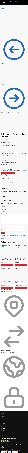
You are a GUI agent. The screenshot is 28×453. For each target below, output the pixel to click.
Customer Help (4, 426)
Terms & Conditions (4, 418)
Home (2, 6)
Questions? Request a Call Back (8, 173)
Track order (3, 423)
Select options (21, 287)
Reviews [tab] (4, 175)
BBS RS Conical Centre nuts (7, 283)
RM (15, 282)
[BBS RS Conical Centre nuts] (7, 274)
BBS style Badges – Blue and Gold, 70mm (21, 260)
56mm (2, 258)
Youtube (2, 437)
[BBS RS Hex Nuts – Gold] (21, 274)
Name (2, 226)
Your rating (3, 209)
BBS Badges (11, 6)
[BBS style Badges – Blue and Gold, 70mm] (21, 251)
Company (2, 413)
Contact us (3, 414)
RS (1, 282)
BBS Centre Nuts (8, 281)
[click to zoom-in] (14, 20)
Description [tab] (4, 174)
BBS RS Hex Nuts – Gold (20, 283)
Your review (4, 213)
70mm (15, 6)
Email (2, 229)
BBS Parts (5, 6)
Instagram (3, 433)
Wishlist (2, 425)
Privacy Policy (3, 416)
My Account (3, 421)
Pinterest (2, 435)
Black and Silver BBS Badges (16, 237)
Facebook (2, 430)
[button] (26, 2)
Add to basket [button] (7, 287)
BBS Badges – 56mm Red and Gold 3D (6, 260)
